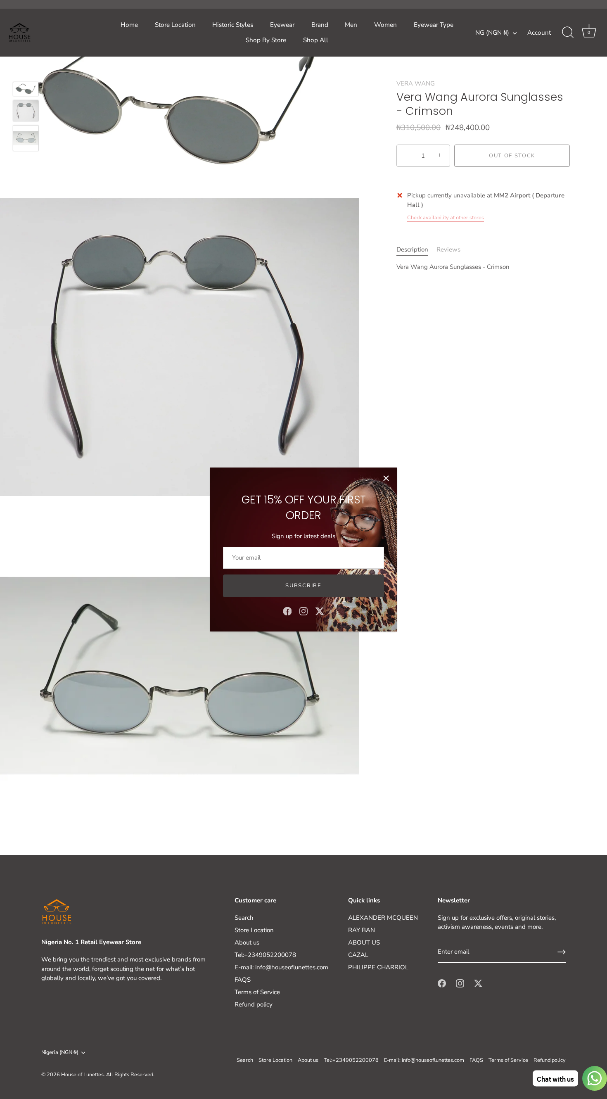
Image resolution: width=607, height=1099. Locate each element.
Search (244, 918)
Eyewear (282, 25)
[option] (25, 90)
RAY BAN (361, 930)
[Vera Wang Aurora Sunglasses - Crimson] (26, 89)
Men (351, 25)
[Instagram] (303, 611)
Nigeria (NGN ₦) (59, 1052)
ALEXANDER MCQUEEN (383, 918)
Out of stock (512, 155)
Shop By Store (266, 40)
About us (247, 942)
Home (129, 25)
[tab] (416, 249)
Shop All (315, 40)
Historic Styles (232, 25)
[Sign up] (561, 952)
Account (539, 32)
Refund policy (254, 1004)
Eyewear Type (433, 25)
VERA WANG (415, 83)
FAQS (243, 980)
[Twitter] (319, 611)
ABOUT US (364, 942)
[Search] (568, 33)
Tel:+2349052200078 (265, 955)
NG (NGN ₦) (492, 33)
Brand (319, 25)
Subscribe (303, 585)
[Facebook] (287, 611)
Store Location (175, 25)
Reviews (448, 249)
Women (385, 25)
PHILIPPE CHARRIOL (378, 967)
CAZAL (358, 955)
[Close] (386, 478)
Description (412, 249)
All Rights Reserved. (130, 1074)
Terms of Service (257, 992)
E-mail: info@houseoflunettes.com (281, 967)
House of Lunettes (82, 1074)
